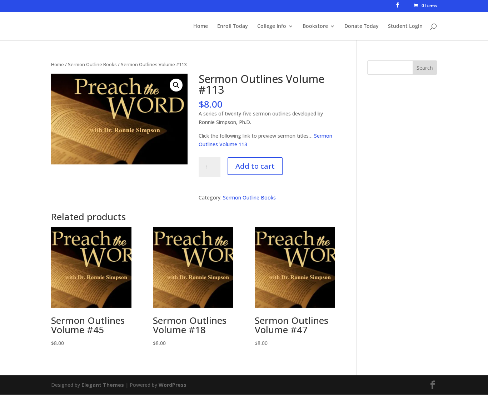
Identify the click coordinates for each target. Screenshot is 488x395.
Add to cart (255, 166)
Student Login (405, 26)
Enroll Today (232, 26)
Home (200, 26)
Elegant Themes (102, 384)
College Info (271, 26)
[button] (176, 85)
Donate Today (361, 26)
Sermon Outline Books (92, 64)
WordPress (172, 384)
